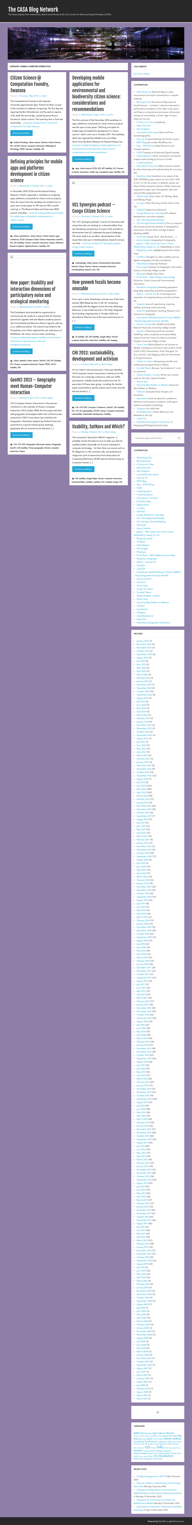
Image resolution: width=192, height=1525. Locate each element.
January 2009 (143, 1327)
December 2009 (144, 1290)
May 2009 (141, 1314)
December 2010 (144, 1250)
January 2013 (143, 1166)
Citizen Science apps (51, 235)
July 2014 (141, 1105)
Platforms (59, 242)
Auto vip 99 (142, 139)
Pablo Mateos (143, 263)
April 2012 (141, 1196)
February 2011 (143, 1243)
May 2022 (141, 789)
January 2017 (142, 1004)
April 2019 (141, 913)
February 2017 (143, 1001)
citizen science (34, 142)
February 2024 (143, 718)
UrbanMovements (145, 411)
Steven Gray (142, 381)
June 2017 (141, 987)
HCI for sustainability (84, 410)
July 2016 (141, 1024)
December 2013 (144, 1129)
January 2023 (143, 762)
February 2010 (143, 1284)
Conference (14, 239)
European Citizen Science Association (40, 239)
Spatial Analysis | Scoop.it (148, 374)
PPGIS (22, 149)
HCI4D (17, 145)
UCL (94, 269)
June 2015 (141, 1068)
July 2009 (141, 1307)
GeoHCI (59, 239)
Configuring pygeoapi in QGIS (151, 1476)
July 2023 (141, 741)
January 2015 (142, 1085)
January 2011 (142, 1247)
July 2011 (140, 1226)
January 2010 (143, 1287)
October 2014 (143, 1095)
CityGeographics (144, 155)
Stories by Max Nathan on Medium (153, 384)
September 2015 (144, 1058)
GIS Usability (107, 168)
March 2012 (142, 1199)
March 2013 (142, 1159)
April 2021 (141, 832)
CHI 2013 (83, 407)
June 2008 (141, 1344)
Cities (160, 1438)
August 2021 (142, 819)
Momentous (178, 1521)
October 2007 (143, 1361)
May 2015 (141, 1071)
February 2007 (143, 1378)
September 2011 (144, 1220)
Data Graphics (177, 1442)
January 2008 (143, 1354)
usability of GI (98, 482)
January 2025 (143, 681)
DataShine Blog (144, 176)
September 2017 (144, 977)
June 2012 (141, 1189)
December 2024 (144, 684)
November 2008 (144, 1334)
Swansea (29, 149)
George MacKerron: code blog (150, 213)
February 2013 (143, 1162)
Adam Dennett (143, 125)
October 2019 (143, 893)
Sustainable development (93, 414)
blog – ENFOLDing (145, 145)
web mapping (112, 340)
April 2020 (141, 873)
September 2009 (144, 1300)
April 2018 (141, 954)
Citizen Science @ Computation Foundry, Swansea (29, 84)
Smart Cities (142, 344)
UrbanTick (141, 418)
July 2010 (141, 1267)
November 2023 (144, 728)
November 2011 (144, 1213)
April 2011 (141, 1236)
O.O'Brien (141, 256)
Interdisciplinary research (81, 269)
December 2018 (144, 927)
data (170, 1441)
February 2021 (143, 839)
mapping (146, 1451)
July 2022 (141, 782)
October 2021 (143, 812)
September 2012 (144, 1179)
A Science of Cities (145, 122)
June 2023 (141, 745)
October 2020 (143, 853)
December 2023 (144, 725)
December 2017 (144, 967)
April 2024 (141, 711)
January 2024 (143, 721)
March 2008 (142, 1351)
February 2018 (143, 960)
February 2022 (143, 799)
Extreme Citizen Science (51, 142)
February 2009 (143, 1324)
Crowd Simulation (145, 162)
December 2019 (144, 886)
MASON (152, 1451)
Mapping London (145, 250)
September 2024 (144, 694)
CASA (155, 1439)
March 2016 (142, 1038)
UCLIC (53, 364)
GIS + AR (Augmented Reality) (151, 219)
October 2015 (143, 1055)
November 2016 (144, 1011)
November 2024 (144, 688)
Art (160, 1435)
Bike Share (143, 1439)
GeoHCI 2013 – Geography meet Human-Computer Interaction (33, 386)
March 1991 (142, 1398)
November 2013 (144, 1132)
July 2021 (141, 822)
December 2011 (144, 1210)
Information (168, 1448)
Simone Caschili (144, 324)
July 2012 (141, 1186)
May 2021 (141, 829)
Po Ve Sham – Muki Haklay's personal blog (156, 277)
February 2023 (143, 758)
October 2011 (143, 1216)
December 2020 (144, 846)
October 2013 (143, 1135)
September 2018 (144, 937)
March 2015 (142, 1078)
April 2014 (141, 1115)
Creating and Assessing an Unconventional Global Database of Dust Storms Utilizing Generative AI (158, 1493)
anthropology (80, 262)
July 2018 (141, 943)
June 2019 (141, 906)
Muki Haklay (114, 293)
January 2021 (142, 842)
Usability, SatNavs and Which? (98, 426)
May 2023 (141, 748)
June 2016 (141, 1028)
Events (156, 1443)
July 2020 (141, 863)
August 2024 (142, 698)
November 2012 (144, 1173)
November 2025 (144, 647)
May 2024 (141, 708)
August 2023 (142, 738)
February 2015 (143, 1082)
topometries (142, 398)
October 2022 (143, 772)
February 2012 (143, 1203)
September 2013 (144, 1139)
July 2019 (141, 903)
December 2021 (144, 805)
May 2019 (141, 910)
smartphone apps (106, 172)
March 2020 (142, 876)
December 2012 (144, 1169)
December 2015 (144, 1048)
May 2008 (141, 1348)
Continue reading (96, 149)
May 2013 (141, 1152)
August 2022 (142, 778)
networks (167, 1450)
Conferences (162, 1441)
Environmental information (109, 262)
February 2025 (143, 677)
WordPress (163, 1521)
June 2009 (141, 1311)
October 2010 (143, 1257)
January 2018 (143, 964)
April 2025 (141, 671)
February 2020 (143, 879)
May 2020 (141, 869)
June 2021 (141, 826)
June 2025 (141, 664)
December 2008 (144, 1331)
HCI (11, 145)
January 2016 (143, 1045)
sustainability (77, 414)
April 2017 (141, 994)
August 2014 (142, 1102)
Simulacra (141, 331)
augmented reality (170, 1435)
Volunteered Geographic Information (153, 421)
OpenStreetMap (78, 482)
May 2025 (141, 667)
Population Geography (147, 287)
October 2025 (143, 650)
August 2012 (142, 1183)
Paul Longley (142, 267)
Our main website (142, 73)
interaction (93, 340)
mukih (44, 95)
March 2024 (142, 714)
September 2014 (144, 1098)
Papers (52, 242)
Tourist (141, 1456)
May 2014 (141, 1112)
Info (160, 1447)
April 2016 (141, 1034)
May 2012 (141, 1193)
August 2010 (142, 1263)
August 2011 (142, 1223)
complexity (139, 1441)
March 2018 (142, 957)
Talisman (141, 391)
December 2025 (144, 644)
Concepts (92, 407)
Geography (56, 444)
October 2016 (143, 1014)
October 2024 (143, 691)
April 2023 (141, 752)
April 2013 (141, 1156)
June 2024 (141, 704)
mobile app (93, 172)
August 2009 (142, 1304)
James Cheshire (144, 240)
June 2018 (141, 947)
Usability (36, 149)
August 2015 (142, 1061)
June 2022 (141, 785)
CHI (77, 407)
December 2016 (144, 1007)
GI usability (79, 336)
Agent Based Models (163, 1433)
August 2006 (142, 1381)
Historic (153, 1448)
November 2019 (144, 890)
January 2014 (142, 1125)
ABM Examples (146, 1433)
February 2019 (143, 920)
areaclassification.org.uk (147, 132)
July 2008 (141, 1341)
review (161, 1453)
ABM (136, 1433)
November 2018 (144, 930)
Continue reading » (21, 132)
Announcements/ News (141, 1436)
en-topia (141, 203)
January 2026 (143, 640)
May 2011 (141, 1233)
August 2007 (142, 1368)
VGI (42, 149)
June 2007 (141, 1371)
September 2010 (144, 1260)
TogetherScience (31, 246)
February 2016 (143, 1041)
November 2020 (144, 849)
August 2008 (142, 1338)
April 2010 (141, 1277)
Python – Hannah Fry (146, 293)
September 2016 (144, 1018)
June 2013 (141, 1149)
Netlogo (159, 1450)
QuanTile (141, 310)
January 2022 (143, 802)
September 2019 (144, 896)
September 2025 (144, 654)
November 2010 (144, 1253)
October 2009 (143, 1297)
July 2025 (141, 661)
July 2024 (141, 701)
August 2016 (142, 1021)
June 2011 (141, 1230)
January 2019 (143, 923)
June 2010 (141, 1270)
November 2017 (144, 970)
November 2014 (144, 1092)
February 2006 (143, 1388)
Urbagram (141, 408)
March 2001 (142, 1395)
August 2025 (142, 657)
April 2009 (141, 1317)
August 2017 (142, 981)
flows (135, 1448)
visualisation (165, 1456)
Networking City (144, 91)
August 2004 (142, 1391)
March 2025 (142, 674)
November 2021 (144, 809)
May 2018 (141, 950)
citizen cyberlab (20, 360)
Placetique (141, 273)
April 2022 (141, 792)
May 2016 (141, 1031)
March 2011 (142, 1240)
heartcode (141, 236)
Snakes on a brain (145, 361)
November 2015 (144, 1051)
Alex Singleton (143, 128)
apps (77, 168)
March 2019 (142, 917)
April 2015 (141, 1075)
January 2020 (143, 883)
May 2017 (141, 991)
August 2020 (142, 859)
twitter (150, 1456)
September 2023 (144, 735)
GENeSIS (141, 209)
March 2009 (142, 1321)
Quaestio (141, 304)
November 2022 (144, 768)
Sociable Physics (144, 368)
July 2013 (141, 1146)
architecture (154, 1436)
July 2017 (141, 984)
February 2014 (143, 1122)
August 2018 (142, 940)
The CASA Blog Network (33, 9)
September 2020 (144, 856)
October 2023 (143, 731)
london (138, 1450)
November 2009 (144, 1294)
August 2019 (142, 900)
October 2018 (143, 933)
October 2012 (143, 1176)
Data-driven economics (147, 165)
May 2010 (141, 1274)
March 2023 (142, 755)
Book (150, 1438)
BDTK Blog (141, 142)
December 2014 (144, 1088)
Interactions (177, 1448)
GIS (99, 168)
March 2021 (142, 836)
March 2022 (142, 795)
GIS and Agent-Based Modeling (151, 223)
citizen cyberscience (21, 235)
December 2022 (144, 765)
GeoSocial (141, 1448)
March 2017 (142, 997)
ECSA (94, 168)
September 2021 (144, 815)
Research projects (17, 246)
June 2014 (141, 1109)
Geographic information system (38, 444)
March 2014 (142, 1119)
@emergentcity (144, 101)
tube (145, 1456)
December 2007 (144, 1358)
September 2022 (144, 775)
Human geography (36, 447)
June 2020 (141, 866)
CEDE (139, 152)
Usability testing (111, 482)
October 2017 (143, 974)
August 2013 (142, 1142)
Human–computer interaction (33, 145)
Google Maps (105, 336)
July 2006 (141, 1385)
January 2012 (142, 1206)
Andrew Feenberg (21, 142)
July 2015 (141, 1065)
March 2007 (142, 1375)
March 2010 (142, 1280)
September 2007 (144, 1364)
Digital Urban (143, 196)
